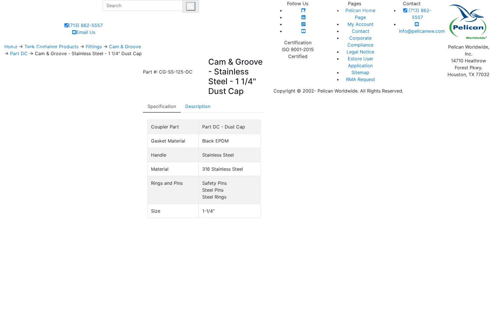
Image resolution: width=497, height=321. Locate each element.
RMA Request (360, 79)
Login (459, 8)
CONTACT (392, 11)
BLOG (414, 11)
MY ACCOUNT (436, 11)
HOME (333, 11)
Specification (162, 106)
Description (197, 106)
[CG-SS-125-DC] (148, 62)
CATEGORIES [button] (358, 11)
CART (480, 8)
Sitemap (360, 72)
